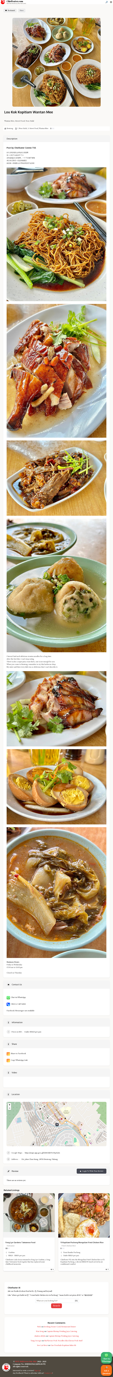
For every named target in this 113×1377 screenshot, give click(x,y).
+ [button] (9, 1104)
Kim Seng (40, 1331)
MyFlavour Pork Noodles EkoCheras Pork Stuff (63, 1341)
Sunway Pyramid (69, 1252)
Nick (39, 1327)
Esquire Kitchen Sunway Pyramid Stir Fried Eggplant (82, 1242)
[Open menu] (111, 2)
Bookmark (11, 10)
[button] (6, 1215)
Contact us (48, 1373)
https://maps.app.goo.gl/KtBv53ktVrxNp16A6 (42, 1153)
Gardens (11, 1252)
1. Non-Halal (22, 128)
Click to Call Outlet (18, 1004)
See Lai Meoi (42, 1345)
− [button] (9, 1108)
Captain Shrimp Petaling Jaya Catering (62, 1331)
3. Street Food (33, 128)
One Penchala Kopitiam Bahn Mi (63, 1345)
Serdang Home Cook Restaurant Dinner (60, 1327)
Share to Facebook (18, 1053)
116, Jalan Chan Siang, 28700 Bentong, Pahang (39, 1159)
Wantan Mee (43, 128)
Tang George (36, 1341)
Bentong (10, 128)
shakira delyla (39, 1336)
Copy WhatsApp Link (19, 1060)
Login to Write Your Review (92, 1171)
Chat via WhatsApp (18, 997)
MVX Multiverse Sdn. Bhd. (26, 1362)
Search (56, 1306)
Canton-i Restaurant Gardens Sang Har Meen (25, 1242)
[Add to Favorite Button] (51, 1197)
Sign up (37, 1371)
